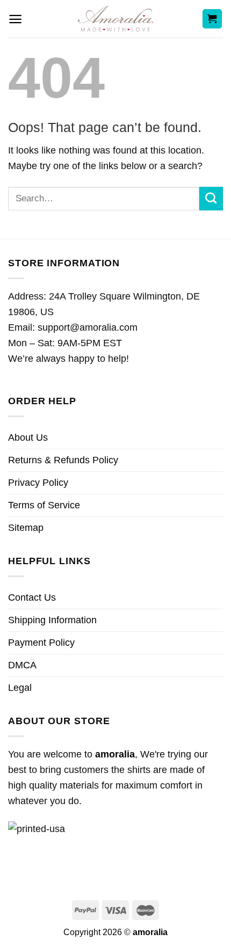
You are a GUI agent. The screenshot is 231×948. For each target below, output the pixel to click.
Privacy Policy (38, 482)
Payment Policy (41, 642)
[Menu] (15, 19)
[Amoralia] (116, 19)
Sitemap (26, 527)
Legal (20, 687)
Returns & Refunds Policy (63, 460)
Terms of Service (44, 505)
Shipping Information (52, 620)
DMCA (22, 665)
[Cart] (212, 19)
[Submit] (211, 198)
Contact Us (32, 597)
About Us (28, 437)
